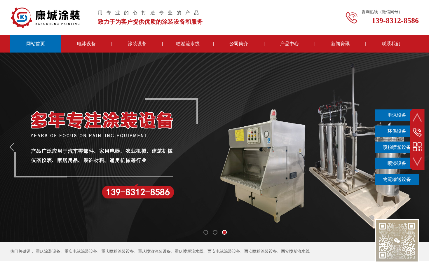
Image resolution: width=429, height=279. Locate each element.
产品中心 (289, 43)
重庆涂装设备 (48, 251)
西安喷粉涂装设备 (260, 251)
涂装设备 (137, 43)
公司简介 (238, 43)
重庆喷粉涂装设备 (117, 251)
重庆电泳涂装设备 (80, 251)
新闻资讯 (340, 43)
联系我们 (391, 43)
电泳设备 (86, 43)
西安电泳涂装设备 (223, 251)
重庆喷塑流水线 (189, 251)
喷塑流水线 (188, 43)
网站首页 (35, 43)
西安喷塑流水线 (295, 251)
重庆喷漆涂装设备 (154, 251)
